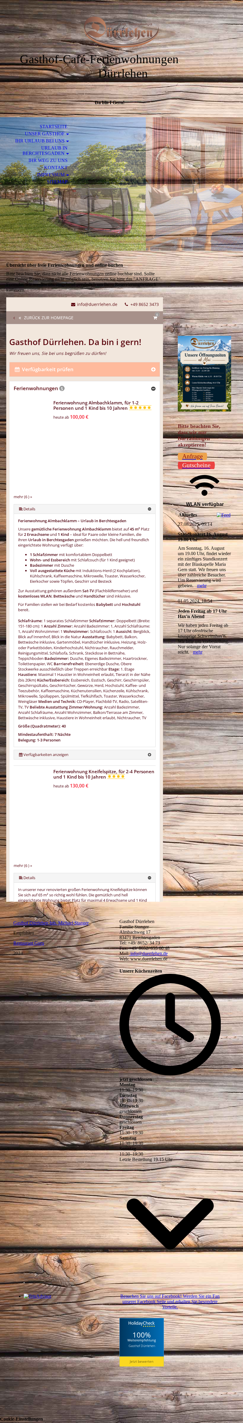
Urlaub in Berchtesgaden (45, 150)
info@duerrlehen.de (148, 953)
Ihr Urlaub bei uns (40, 140)
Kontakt (56, 167)
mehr (202, 585)
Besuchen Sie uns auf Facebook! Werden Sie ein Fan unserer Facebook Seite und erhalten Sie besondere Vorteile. (170, 1301)
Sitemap (57, 181)
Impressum (51, 174)
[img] (121, 32)
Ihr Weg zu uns (48, 160)
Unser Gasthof (45, 133)
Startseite (54, 126)
